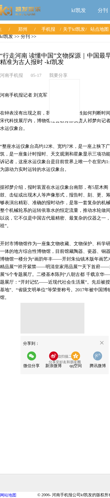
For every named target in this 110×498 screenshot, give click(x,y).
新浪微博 (53, 366)
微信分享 (32, 361)
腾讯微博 (98, 366)
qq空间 (76, 366)
